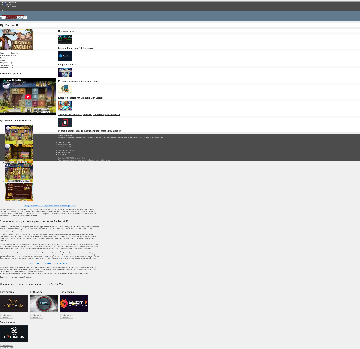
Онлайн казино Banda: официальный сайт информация (89, 130)
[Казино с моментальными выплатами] (65, 93)
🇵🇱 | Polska (12, 7)
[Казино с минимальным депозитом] (65, 77)
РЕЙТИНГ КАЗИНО (65, 147)
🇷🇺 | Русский (8, 5)
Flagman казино (67, 64)
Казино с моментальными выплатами (80, 97)
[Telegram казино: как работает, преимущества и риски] (65, 110)
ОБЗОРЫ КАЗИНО (64, 143)
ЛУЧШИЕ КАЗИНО (10, 3)
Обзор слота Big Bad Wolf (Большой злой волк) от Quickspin (50, 206)
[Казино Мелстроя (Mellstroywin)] (65, 43)
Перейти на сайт (6, 315)
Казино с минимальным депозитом (78, 81)
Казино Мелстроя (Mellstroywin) (76, 47)
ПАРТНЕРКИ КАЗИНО (66, 150)
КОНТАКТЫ (62, 154)
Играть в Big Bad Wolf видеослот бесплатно (49, 263)
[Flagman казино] (65, 60)
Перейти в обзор (6, 317)
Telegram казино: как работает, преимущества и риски (89, 114)
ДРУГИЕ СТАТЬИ (64, 152)
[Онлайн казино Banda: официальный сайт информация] (65, 126)
